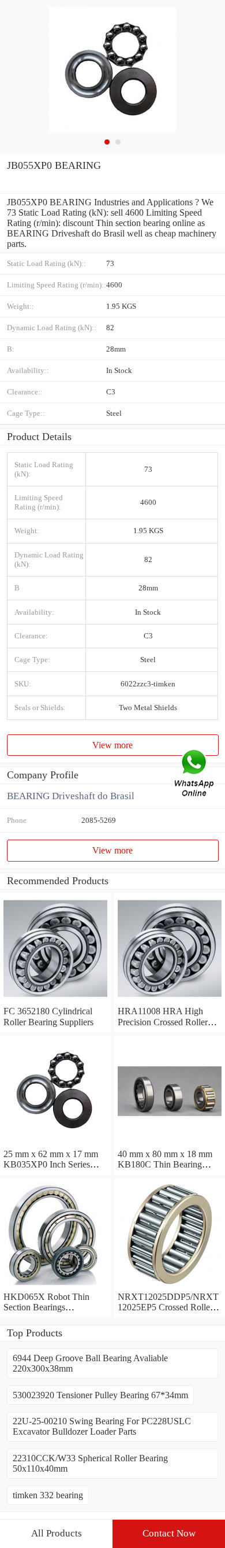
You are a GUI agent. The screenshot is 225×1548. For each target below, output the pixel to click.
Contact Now (169, 1533)
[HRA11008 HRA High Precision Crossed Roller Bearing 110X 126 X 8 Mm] (169, 1001)
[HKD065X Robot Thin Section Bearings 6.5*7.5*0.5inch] (55, 1286)
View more (112, 745)
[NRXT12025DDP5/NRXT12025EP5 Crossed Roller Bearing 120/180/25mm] (169, 1286)
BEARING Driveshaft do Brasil (70, 795)
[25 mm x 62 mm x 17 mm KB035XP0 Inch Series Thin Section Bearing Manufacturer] (55, 1143)
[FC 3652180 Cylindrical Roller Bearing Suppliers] (55, 1001)
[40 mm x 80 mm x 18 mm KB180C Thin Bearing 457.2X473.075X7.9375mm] (169, 1143)
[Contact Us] (195, 774)
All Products (56, 1533)
